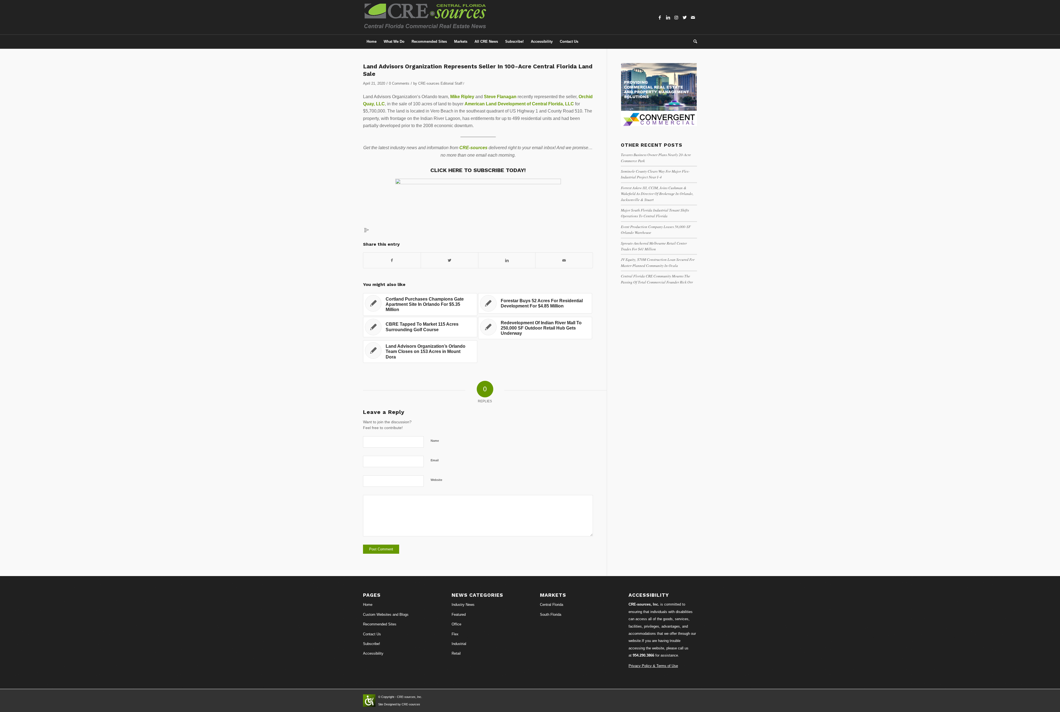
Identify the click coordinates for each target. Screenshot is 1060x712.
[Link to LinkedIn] (668, 17)
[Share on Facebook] (392, 260)
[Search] (693, 42)
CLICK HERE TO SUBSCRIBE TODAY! (478, 170)
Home (367, 605)
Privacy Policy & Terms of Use (653, 666)
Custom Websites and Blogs (386, 614)
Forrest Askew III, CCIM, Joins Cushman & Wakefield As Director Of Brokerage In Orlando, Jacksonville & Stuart (657, 193)
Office (456, 624)
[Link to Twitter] (684, 17)
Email (435, 460)
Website (436, 479)
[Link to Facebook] (660, 17)
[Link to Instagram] (676, 17)
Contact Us (372, 634)
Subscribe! (371, 644)
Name (435, 440)
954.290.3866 (643, 655)
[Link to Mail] (693, 17)
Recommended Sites (379, 624)
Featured (459, 614)
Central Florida (551, 605)
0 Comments (399, 83)
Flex (455, 634)
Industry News (463, 605)
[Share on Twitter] (449, 260)
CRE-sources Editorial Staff (440, 83)
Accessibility (373, 653)
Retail (456, 653)
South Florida (550, 614)
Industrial (459, 644)
